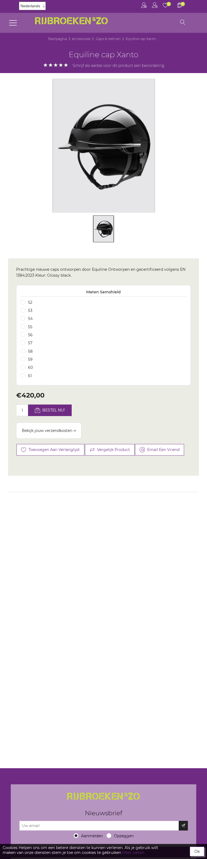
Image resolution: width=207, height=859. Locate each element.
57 (30, 343)
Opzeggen (124, 835)
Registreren (144, 6)
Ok (197, 851)
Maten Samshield (103, 292)
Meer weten (133, 852)
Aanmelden (92, 835)
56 (30, 335)
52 (30, 302)
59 (30, 359)
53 (30, 310)
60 (30, 367)
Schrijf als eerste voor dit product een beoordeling (118, 65)
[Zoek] (182, 23)
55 (30, 326)
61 (30, 375)
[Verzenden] (183, 826)
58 (30, 351)
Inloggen (154, 6)
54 (30, 318)
